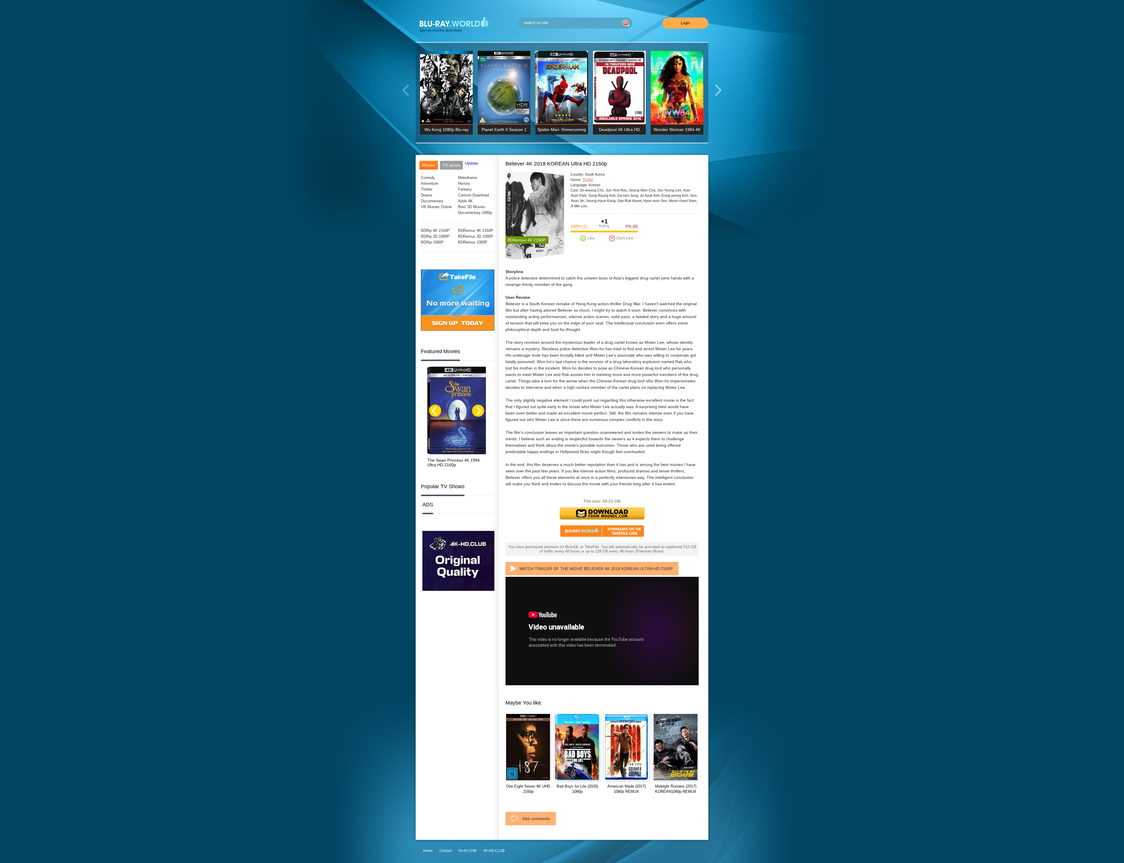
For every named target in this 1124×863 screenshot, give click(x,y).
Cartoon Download (473, 195)
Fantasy (465, 189)
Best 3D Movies (471, 207)
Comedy (428, 177)
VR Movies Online (436, 207)
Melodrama (467, 177)
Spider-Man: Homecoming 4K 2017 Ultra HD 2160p (561, 130)
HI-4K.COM (467, 851)
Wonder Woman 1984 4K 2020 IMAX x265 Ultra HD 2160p (677, 130)
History (464, 183)
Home (428, 851)
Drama (426, 195)
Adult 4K (465, 201)
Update (471, 163)
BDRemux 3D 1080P (475, 236)
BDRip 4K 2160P (435, 230)
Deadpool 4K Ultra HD (619, 129)
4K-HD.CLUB (494, 851)
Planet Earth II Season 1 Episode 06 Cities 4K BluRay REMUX (504, 130)
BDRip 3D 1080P (435, 236)
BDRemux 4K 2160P (475, 230)
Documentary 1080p (475, 212)
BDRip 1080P (432, 242)
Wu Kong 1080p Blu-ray (446, 129)
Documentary (432, 201)
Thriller (426, 189)
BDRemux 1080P (472, 242)
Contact (445, 851)
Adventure (429, 183)
